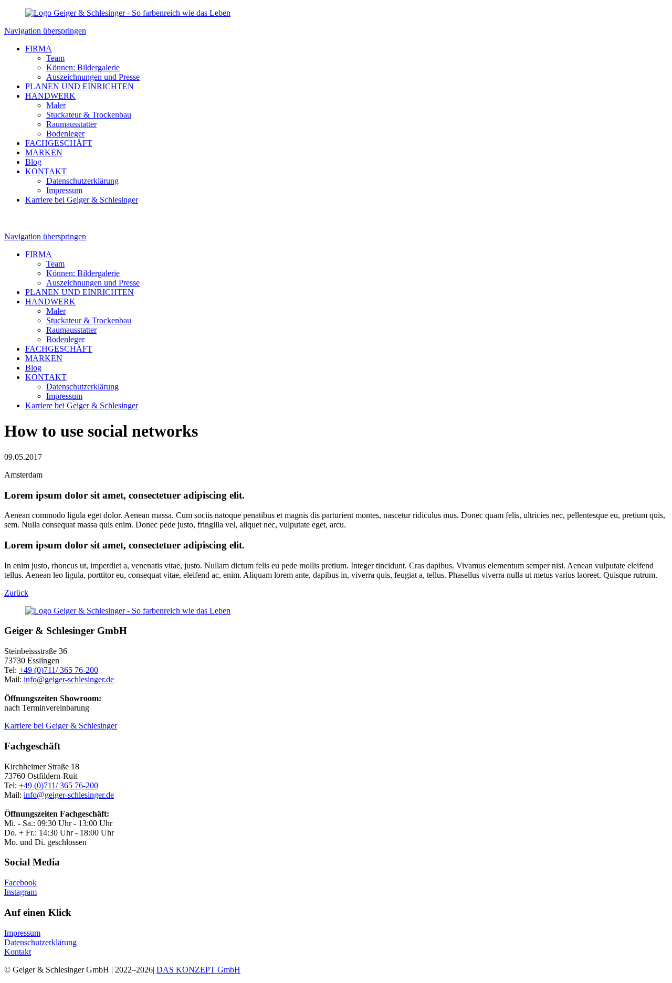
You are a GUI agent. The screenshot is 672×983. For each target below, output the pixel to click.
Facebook (20, 882)
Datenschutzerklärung (82, 180)
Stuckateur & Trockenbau (88, 114)
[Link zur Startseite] (127, 12)
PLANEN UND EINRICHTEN (79, 86)
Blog (33, 161)
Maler (56, 105)
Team (55, 58)
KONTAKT (46, 171)
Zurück (16, 592)
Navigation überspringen (45, 30)
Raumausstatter (71, 124)
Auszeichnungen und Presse (93, 76)
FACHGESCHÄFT (58, 143)
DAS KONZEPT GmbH (198, 969)
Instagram (20, 891)
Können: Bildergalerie (83, 67)
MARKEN (43, 152)
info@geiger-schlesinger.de (69, 679)
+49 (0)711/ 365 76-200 (58, 669)
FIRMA (38, 48)
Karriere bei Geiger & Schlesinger (81, 199)
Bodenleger (65, 133)
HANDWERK (50, 95)
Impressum (64, 190)
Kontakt (17, 951)
